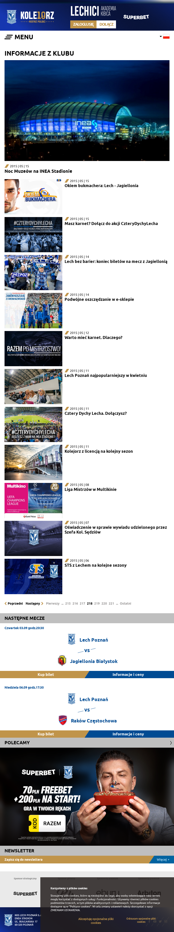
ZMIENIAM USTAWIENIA (65, 910)
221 (111, 603)
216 (75, 603)
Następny (33, 603)
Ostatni (125, 603)
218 (89, 603)
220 (104, 603)
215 (68, 603)
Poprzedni (15, 603)
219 (97, 603)
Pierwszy (53, 603)
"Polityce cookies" (80, 906)
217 (82, 603)
